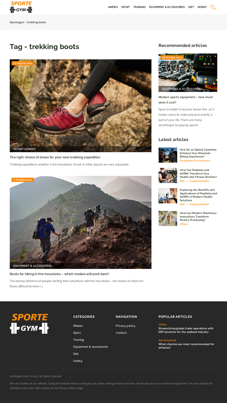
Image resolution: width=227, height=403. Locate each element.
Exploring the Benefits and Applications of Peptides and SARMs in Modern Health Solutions (198, 195)
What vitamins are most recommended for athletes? (186, 346)
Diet (191, 7)
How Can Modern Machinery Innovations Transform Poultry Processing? (198, 217)
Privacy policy (125, 326)
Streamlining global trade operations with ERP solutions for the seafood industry (186, 330)
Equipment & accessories (167, 7)
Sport (125, 7)
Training (139, 7)
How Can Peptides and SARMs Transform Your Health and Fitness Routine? (198, 173)
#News (113, 7)
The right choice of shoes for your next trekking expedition (55, 157)
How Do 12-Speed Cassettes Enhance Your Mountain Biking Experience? (198, 153)
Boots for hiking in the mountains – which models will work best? (59, 274)
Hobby (202, 7)
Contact (121, 332)
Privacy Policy (67, 388)
